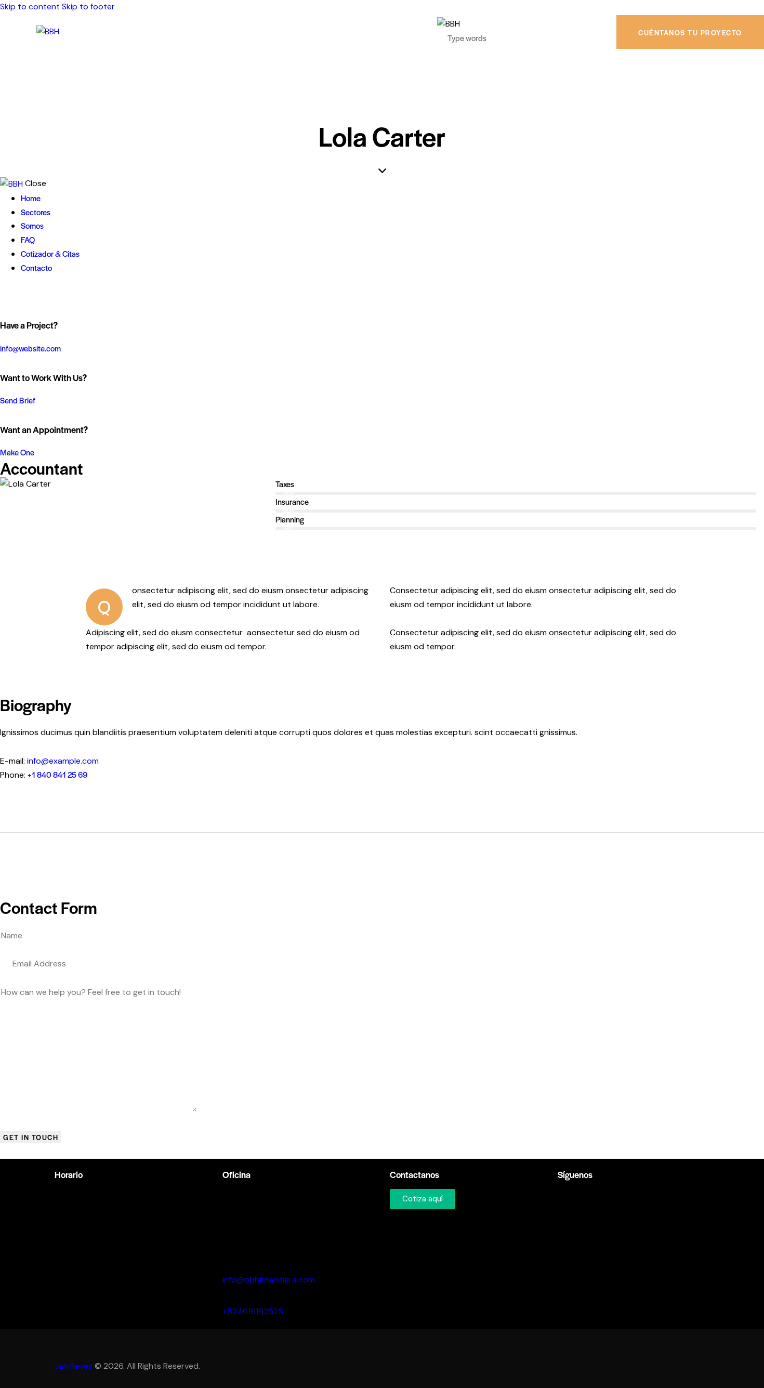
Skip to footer (88, 6)
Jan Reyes (74, 1365)
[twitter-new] (17, 295)
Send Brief (17, 400)
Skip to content (30, 6)
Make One (17, 452)
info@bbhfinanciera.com (268, 1279)
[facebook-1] (5, 295)
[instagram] (40, 295)
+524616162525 (252, 1311)
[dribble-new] (29, 295)
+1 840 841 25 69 (57, 774)
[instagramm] (563, 1204)
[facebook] (579, 1204)
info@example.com (63, 760)
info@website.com (30, 348)
